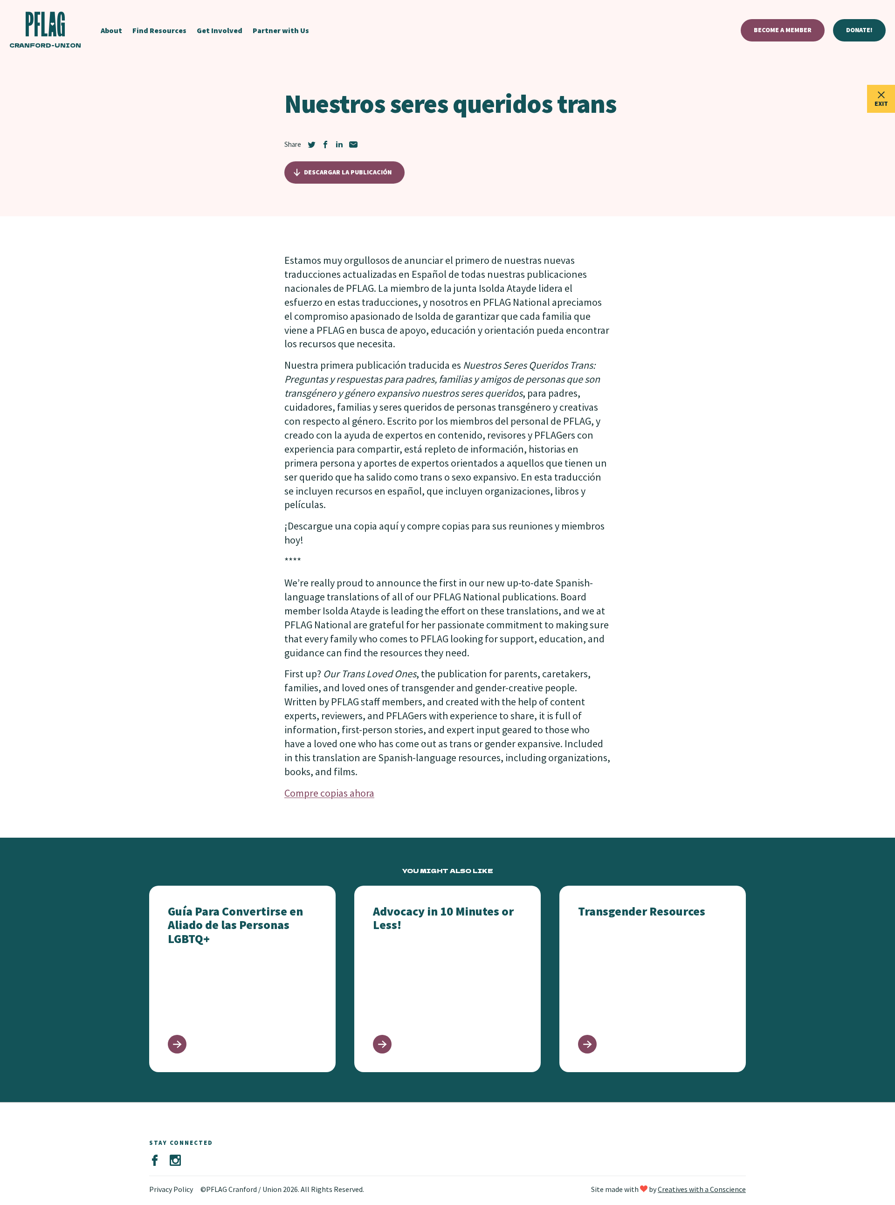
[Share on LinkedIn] (339, 144)
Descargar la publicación (348, 172)
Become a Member (783, 30)
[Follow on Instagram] (175, 1160)
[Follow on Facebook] (154, 1160)
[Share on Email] (353, 144)
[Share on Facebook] (325, 144)
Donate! (859, 30)
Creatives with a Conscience (702, 1189)
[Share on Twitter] (311, 144)
